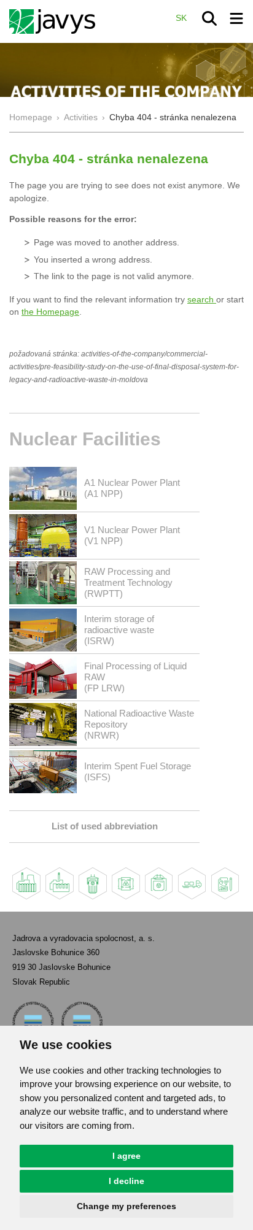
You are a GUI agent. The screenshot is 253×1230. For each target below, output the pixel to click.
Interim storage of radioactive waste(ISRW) (119, 629)
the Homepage (50, 312)
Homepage (30, 117)
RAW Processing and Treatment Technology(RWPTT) (128, 582)
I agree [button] (126, 1156)
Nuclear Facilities (85, 439)
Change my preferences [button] (126, 1206)
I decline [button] (126, 1181)
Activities (81, 117)
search (201, 299)
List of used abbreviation (105, 826)
